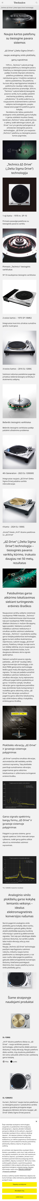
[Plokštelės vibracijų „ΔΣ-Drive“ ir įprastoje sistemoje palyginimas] (19, 795)
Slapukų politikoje (24, 1169)
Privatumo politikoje (9, 1171)
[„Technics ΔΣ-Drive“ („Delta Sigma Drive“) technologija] (19, 19)
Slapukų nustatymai (19, 1184)
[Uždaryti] (36, 1121)
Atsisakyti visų (19, 1191)
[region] (19, 1159)
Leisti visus (19, 1197)
